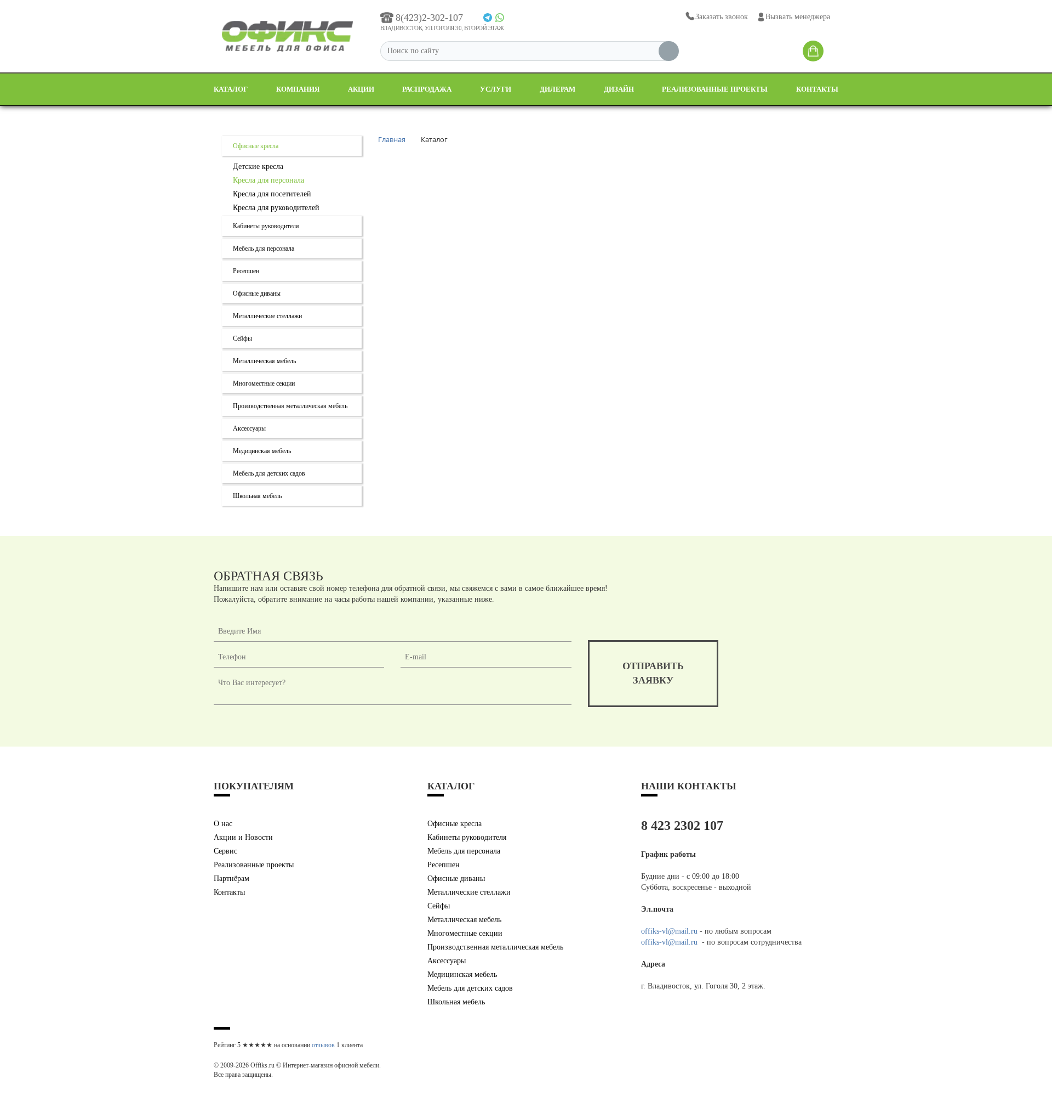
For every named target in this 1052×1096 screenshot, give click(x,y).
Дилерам (557, 89)
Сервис (225, 851)
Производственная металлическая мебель (290, 406)
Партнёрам (231, 878)
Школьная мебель (257, 496)
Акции (361, 89)
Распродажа (426, 89)
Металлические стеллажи (267, 316)
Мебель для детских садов (269, 473)
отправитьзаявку (653, 673)
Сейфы (242, 338)
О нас (223, 824)
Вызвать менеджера (797, 17)
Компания (297, 89)
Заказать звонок (721, 17)
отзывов (323, 1045)
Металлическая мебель (264, 361)
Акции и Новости (243, 837)
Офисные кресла (255, 146)
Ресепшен (246, 271)
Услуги (495, 89)
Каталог (231, 89)
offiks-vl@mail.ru (669, 931)
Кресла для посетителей (272, 194)
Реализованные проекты (715, 89)
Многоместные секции (264, 383)
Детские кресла (258, 166)
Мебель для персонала (263, 248)
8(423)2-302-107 (429, 17)
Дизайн (619, 89)
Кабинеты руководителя (266, 226)
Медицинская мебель (262, 451)
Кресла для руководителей (276, 208)
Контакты (817, 89)
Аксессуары (249, 428)
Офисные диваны (257, 293)
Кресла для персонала (268, 180)
